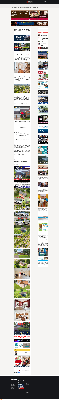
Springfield (27, 392)
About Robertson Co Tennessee (21, 4)
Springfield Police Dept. (14, 395)
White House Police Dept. (14, 396)
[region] (43, 50)
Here (26, 57)
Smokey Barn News (27, 399)
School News (30, 7)
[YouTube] (18, 383)
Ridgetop (27, 391)
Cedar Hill (27, 383)
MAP (27, 77)
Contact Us (28, 4)
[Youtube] (45, 1)
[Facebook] (44, 1)
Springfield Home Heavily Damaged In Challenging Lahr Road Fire (44, 37)
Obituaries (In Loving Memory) (15, 7)
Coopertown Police (13, 384)
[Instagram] (20, 381)
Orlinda (26, 389)
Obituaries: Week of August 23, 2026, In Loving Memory (44, 42)
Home (11, 4)
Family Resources (35, 7)
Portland (27, 390)
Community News (33, 4)
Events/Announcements (24, 7)
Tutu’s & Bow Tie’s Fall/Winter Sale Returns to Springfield (44, 40)
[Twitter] (23, 381)
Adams (26, 382)
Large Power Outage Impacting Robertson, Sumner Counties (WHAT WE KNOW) (44, 45)
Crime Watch (38, 4)
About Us (14, 4)
